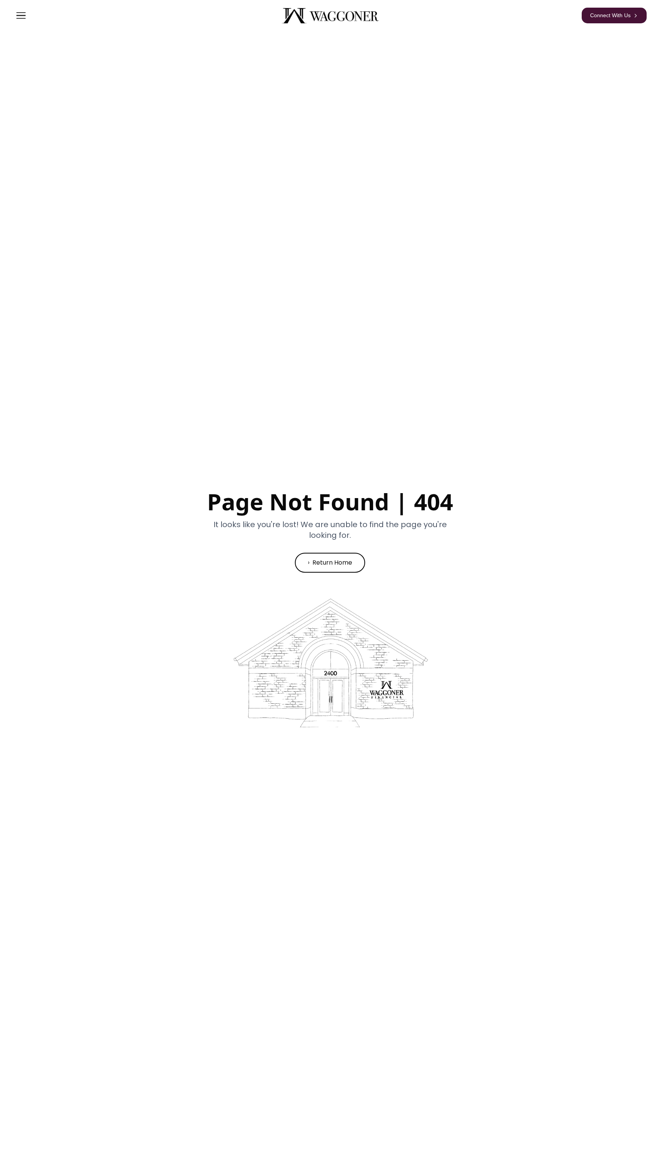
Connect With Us (610, 15)
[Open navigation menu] (21, 15)
